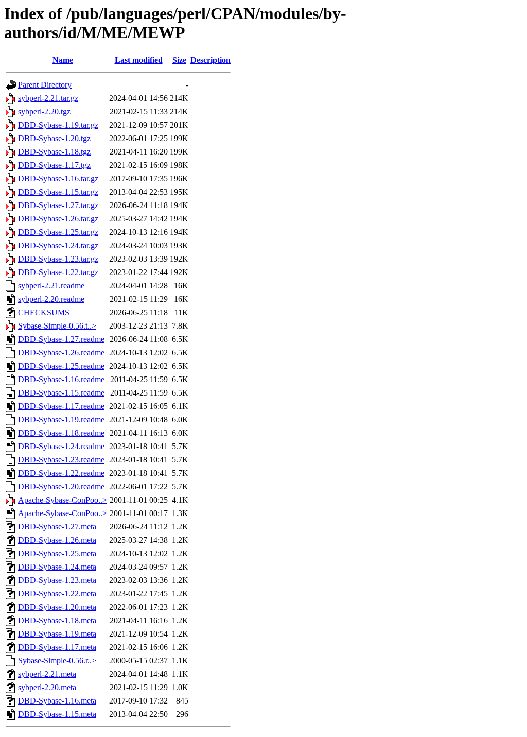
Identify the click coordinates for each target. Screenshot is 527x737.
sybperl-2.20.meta (47, 687)
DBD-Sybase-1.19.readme (61, 419)
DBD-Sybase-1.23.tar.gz (58, 258)
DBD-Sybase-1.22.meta (57, 593)
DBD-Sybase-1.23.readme (61, 459)
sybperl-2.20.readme (51, 299)
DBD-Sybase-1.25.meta (57, 553)
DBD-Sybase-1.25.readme (61, 366)
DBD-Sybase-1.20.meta (57, 607)
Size (179, 60)
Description (210, 60)
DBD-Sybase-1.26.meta (57, 540)
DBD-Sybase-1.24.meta (57, 566)
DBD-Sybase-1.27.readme (61, 339)
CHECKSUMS (43, 312)
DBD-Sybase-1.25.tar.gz (58, 232)
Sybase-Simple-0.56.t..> (57, 325)
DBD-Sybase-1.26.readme (61, 352)
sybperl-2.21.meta (47, 674)
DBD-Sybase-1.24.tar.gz (58, 245)
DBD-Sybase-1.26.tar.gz (58, 218)
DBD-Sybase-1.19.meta (57, 633)
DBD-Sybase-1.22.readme (61, 473)
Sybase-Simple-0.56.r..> (57, 660)
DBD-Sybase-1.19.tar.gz (58, 125)
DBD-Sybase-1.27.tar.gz (58, 205)
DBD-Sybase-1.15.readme (61, 392)
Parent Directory (45, 84)
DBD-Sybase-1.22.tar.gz (58, 272)
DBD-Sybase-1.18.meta (57, 620)
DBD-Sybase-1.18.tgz (54, 151)
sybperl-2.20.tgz (44, 111)
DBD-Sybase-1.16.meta (57, 700)
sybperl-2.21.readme (51, 285)
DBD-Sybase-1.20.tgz (54, 138)
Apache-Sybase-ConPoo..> (62, 499)
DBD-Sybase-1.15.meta (57, 714)
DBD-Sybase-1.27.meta (57, 526)
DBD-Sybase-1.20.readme (61, 486)
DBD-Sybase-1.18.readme (61, 433)
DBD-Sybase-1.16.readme (61, 379)
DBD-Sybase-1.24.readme (61, 446)
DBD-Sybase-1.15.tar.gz (58, 191)
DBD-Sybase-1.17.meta (57, 647)
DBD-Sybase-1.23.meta (57, 580)
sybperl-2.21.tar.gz (48, 98)
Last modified (139, 60)
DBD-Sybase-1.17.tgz (54, 165)
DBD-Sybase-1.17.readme (61, 406)
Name (62, 60)
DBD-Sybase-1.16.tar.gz (58, 178)
